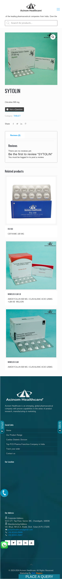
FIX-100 (10, 228)
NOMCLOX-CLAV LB (14, 294)
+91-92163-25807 (15, 535)
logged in (24, 157)
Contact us (10, 453)
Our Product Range (14, 435)
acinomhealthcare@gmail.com (20, 530)
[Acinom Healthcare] (31, 12)
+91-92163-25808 (14, 532)
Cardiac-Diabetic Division (16, 440)
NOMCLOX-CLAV (13, 362)
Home (8, 430)
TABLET (17, 116)
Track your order (13, 449)
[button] (53, 37)
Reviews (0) (15, 135)
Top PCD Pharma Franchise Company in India (25, 444)
